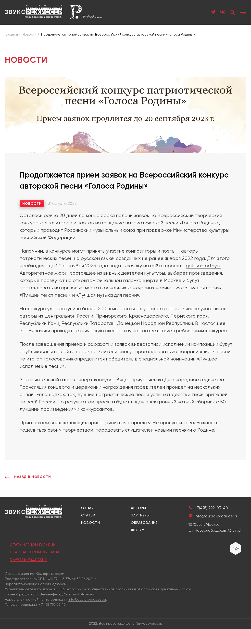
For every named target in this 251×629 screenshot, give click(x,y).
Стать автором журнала (35, 552)
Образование (144, 523)
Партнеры (140, 515)
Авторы (138, 508)
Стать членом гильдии (33, 545)
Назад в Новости (32, 477)
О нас (87, 508)
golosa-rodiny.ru (203, 266)
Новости (32, 203)
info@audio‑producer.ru (87, 599)
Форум (138, 530)
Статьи (88, 515)
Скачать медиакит (28, 559)
